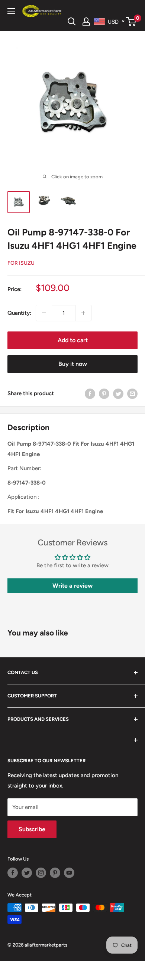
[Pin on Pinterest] (104, 393)
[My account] (86, 21)
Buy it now (72, 363)
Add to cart (73, 340)
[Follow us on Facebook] (12, 873)
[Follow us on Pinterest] (55, 873)
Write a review (72, 585)
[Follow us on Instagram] (41, 873)
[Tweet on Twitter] (118, 393)
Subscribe (32, 829)
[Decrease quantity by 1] (44, 313)
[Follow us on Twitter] (27, 873)
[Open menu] (11, 11)
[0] (131, 21)
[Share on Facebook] (90, 393)
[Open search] (72, 21)
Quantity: (19, 313)
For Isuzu (21, 263)
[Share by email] (132, 393)
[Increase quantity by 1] (83, 313)
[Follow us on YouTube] (69, 873)
